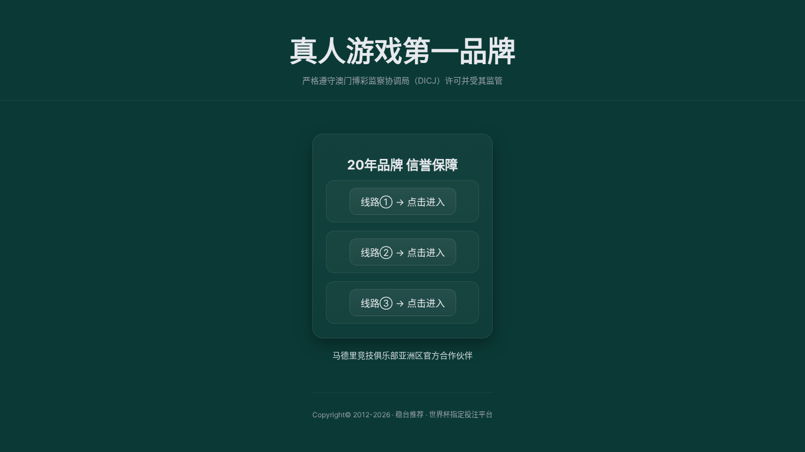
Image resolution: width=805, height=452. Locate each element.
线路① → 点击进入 (403, 202)
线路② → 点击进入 (403, 252)
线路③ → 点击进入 (403, 303)
